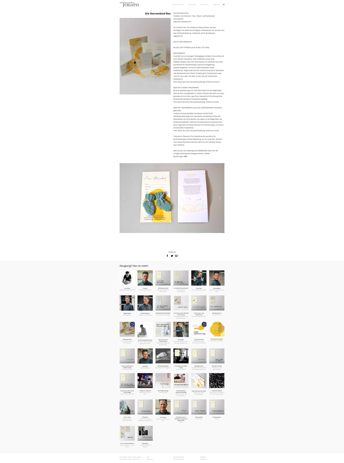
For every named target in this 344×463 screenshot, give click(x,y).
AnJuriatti (216, 4)
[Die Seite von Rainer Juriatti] (129, 4)
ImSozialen (192, 4)
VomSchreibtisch (178, 4)
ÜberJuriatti (205, 4)
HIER (185, 156)
